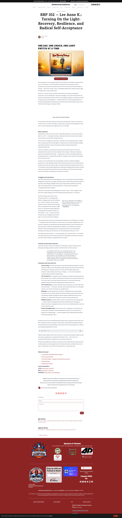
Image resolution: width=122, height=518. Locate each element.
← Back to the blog (42, 435)
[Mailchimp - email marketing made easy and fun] (54, 481)
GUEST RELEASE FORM (38, 502)
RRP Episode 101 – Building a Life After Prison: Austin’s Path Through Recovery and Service (57, 429)
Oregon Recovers (46, 361)
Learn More (50, 515)
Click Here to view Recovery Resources (79, 1)
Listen (86, 7)
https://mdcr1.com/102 (48, 368)
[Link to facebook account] (92, 4)
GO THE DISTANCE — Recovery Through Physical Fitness (56, 359)
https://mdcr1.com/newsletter (52, 372)
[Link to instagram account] (95, 4)
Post (82, 413)
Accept (115, 515)
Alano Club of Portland (47, 356)
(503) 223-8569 (63, 1)
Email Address (54, 473)
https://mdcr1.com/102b (47, 370)
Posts (42, 37)
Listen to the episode (61, 78)
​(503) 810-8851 (31, 484)
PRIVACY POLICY (87, 502)
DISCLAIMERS (57, 502)
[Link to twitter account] (94, 4)
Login (75, 4)
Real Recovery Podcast (47, 363)
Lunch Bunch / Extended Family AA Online (52, 354)
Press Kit (30, 487)
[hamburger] (23, 4)
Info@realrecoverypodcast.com (35, 485)
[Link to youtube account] (99, 4)
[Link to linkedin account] (97, 4)
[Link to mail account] (87, 482)
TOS (72, 502)
